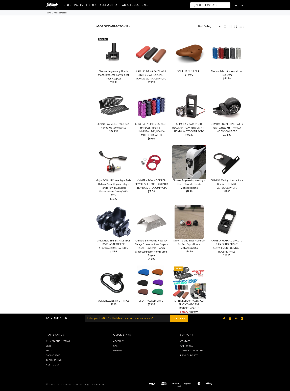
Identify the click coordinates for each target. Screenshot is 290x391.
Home (48, 13)
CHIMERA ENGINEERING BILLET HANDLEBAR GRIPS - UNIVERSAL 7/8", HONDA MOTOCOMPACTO (151, 129)
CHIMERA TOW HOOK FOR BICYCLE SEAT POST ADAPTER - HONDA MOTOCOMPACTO (151, 184)
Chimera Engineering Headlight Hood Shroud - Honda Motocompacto (189, 184)
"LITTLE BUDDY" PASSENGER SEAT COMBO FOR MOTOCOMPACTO (189, 304)
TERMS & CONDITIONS (191, 351)
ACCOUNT (118, 341)
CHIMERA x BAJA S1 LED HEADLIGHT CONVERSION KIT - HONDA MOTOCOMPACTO (189, 128)
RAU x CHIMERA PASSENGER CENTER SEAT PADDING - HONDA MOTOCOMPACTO (151, 75)
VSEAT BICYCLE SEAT (189, 71)
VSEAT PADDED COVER (151, 301)
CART (116, 346)
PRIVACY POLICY (189, 355)
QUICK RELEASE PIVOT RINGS (113, 301)
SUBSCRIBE (179, 319)
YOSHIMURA (52, 365)
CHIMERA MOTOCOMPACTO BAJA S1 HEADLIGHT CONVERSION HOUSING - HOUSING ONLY (227, 246)
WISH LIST (118, 351)
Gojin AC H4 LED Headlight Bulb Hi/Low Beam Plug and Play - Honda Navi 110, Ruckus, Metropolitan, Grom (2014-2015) (113, 188)
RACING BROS (53, 355)
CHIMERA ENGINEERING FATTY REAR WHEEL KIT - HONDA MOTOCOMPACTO (226, 128)
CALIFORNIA (186, 346)
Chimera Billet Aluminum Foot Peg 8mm (227, 73)
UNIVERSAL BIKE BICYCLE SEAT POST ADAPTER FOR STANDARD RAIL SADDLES (113, 244)
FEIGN (49, 351)
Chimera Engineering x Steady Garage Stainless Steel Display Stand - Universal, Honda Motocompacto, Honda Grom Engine (151, 248)
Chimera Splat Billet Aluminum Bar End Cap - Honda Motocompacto (189, 244)
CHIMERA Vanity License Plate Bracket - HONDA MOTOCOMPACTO (227, 184)
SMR (48, 346)
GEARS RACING (54, 360)
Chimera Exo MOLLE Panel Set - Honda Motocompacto (114, 126)
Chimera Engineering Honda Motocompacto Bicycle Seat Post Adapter (113, 75)
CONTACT (185, 341)
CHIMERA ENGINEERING (58, 341)
